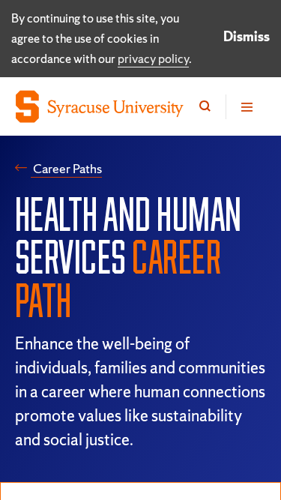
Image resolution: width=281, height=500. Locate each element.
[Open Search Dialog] (205, 106)
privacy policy (153, 58)
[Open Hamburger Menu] (246, 106)
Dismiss (246, 36)
